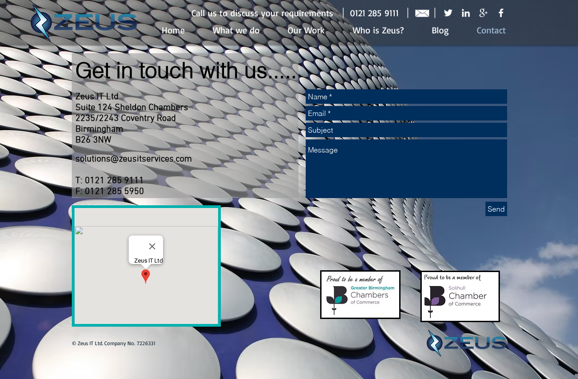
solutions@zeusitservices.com (133, 159)
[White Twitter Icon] (448, 12)
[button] (262, 13)
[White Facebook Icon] (501, 12)
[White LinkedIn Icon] (465, 12)
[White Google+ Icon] (483, 12)
